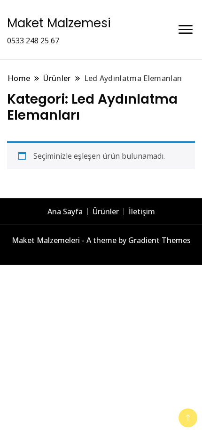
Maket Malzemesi (59, 23)
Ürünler (106, 211)
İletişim (142, 211)
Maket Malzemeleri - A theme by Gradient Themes (101, 240)
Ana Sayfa (65, 211)
